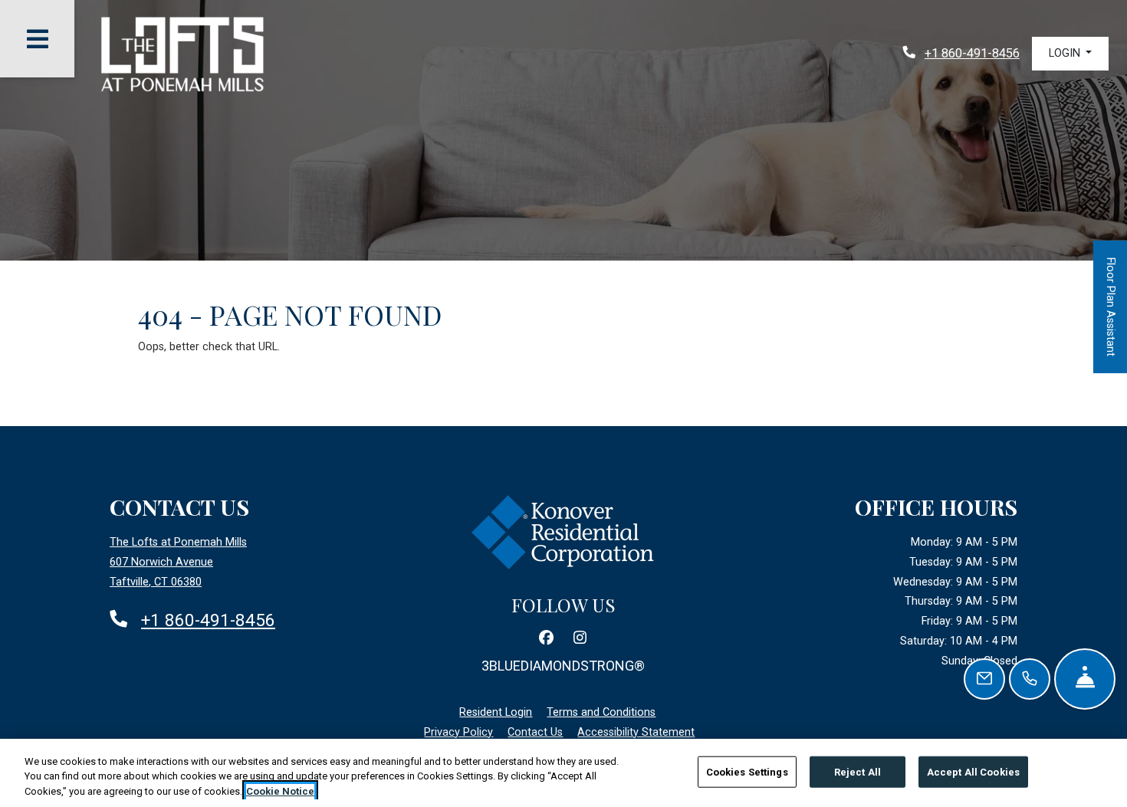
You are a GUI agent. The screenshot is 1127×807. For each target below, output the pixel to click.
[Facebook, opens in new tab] (546, 638)
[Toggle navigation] (37, 38)
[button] (1070, 54)
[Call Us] (1029, 679)
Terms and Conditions (601, 712)
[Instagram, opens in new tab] (580, 638)
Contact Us (535, 732)
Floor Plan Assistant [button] (1111, 315)
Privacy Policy (458, 732)
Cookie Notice (280, 791)
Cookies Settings (747, 771)
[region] (563, 773)
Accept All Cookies (973, 771)
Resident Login (495, 712)
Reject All (857, 771)
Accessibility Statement (636, 732)
